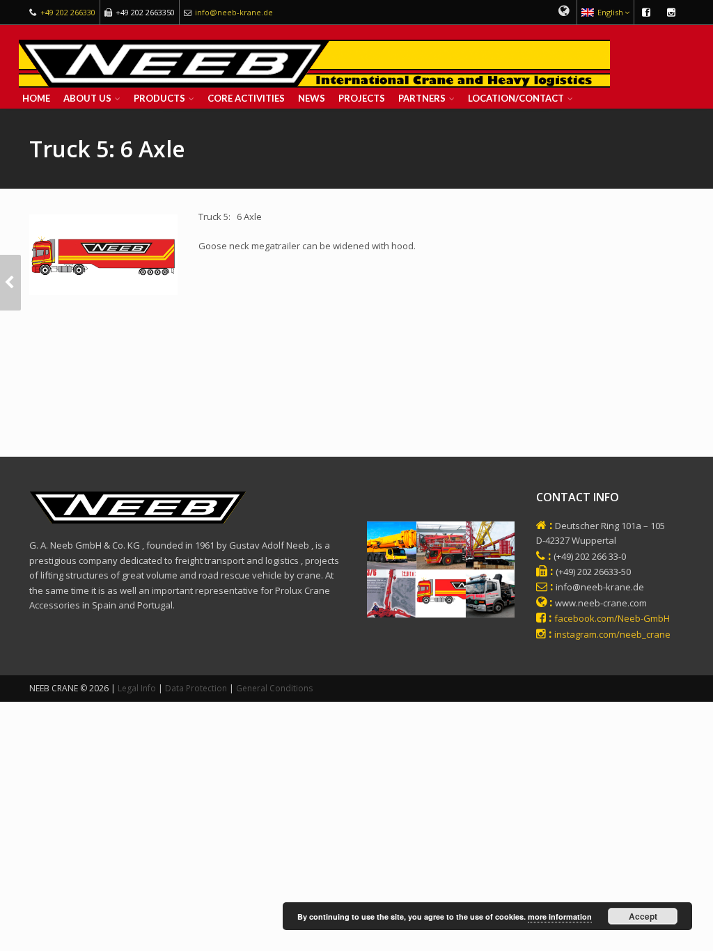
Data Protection (196, 688)
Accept (643, 916)
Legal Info (137, 688)
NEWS (311, 98)
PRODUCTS (159, 98)
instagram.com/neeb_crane (612, 634)
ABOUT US (87, 98)
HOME (36, 98)
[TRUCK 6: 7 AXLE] (10, 283)
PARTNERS (422, 98)
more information (560, 916)
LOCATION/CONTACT (516, 98)
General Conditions (274, 688)
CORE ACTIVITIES (246, 98)
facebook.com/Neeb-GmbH (612, 618)
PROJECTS (361, 98)
